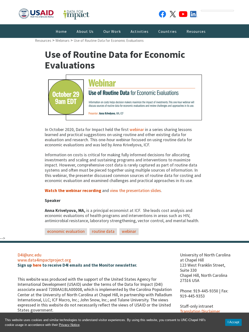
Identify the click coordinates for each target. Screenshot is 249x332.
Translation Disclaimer (200, 311)
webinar (137, 129)
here (37, 265)
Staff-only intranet (196, 306)
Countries (167, 31)
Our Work (112, 31)
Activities (140, 31)
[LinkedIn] (193, 13)
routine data (103, 231)
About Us (85, 31)
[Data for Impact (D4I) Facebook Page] (162, 13)
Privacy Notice (69, 325)
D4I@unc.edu (29, 255)
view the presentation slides (135, 190)
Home (61, 31)
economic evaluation (66, 231)
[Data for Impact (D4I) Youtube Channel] (183, 13)
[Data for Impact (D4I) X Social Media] (173, 13)
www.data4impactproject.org (44, 260)
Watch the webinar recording (73, 190)
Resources (196, 31)
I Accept (233, 322)
